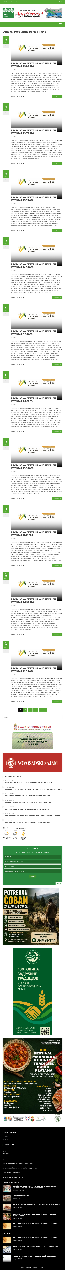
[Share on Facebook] (17, 97)
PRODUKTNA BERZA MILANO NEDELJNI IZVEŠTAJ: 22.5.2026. (34, 670)
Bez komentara (6, 46)
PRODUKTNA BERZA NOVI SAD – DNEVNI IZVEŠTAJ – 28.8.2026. (27, 796)
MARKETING (6, 1154)
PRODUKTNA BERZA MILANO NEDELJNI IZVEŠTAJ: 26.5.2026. (34, 600)
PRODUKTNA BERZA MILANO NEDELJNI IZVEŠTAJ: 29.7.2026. (34, 132)
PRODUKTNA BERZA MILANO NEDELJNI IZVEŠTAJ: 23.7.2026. (34, 199)
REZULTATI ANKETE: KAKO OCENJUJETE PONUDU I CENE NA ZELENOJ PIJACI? (33, 789)
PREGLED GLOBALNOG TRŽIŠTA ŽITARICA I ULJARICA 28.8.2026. (28, 802)
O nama (5, 1149)
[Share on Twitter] (19, 97)
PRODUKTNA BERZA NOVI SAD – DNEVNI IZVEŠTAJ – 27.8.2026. (27, 822)
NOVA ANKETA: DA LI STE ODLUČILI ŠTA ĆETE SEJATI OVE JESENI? (29, 783)
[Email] (24, 97)
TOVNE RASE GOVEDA (21, 1195)
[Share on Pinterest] (21, 97)
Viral (33, 1267)
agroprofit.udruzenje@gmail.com (27, 1168)
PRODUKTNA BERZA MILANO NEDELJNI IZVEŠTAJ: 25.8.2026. (34, 65)
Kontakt (5, 1151)
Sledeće (42, 710)
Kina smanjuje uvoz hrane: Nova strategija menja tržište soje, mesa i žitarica (32, 815)
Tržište (14, 70)
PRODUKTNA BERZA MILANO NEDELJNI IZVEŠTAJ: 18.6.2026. (34, 466)
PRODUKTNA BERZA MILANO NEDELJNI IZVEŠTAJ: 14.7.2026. (34, 266)
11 (35, 710)
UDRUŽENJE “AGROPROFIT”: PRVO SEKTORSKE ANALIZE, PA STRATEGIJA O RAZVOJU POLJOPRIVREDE (34, 1187)
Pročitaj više (57, 97)
